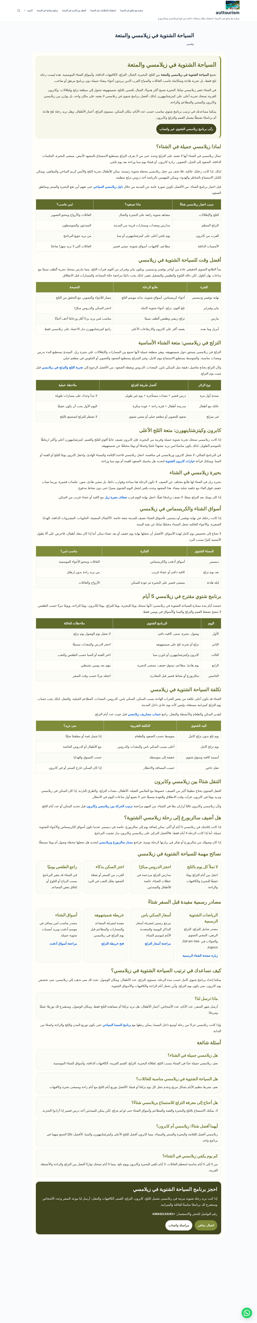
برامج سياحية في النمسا (47, 10)
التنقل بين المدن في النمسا (74, 10)
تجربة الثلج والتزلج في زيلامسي (62, 367)
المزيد (30, 10)
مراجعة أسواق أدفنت (63, 943)
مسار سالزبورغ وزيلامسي (116, 842)
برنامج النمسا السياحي (116, 1025)
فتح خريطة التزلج (112, 943)
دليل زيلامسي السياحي (108, 187)
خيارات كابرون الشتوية (180, 461)
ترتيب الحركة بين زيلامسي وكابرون (110, 806)
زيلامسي (190, 44)
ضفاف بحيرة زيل (116, 497)
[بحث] (18, 10)
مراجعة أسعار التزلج (158, 943)
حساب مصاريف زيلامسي (144, 714)
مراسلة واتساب (179, 1225)
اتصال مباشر (206, 1225)
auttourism (228, 12)
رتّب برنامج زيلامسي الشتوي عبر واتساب (186, 129)
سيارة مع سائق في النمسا (131, 10)
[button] (247, 1313)
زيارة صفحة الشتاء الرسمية (200, 955)
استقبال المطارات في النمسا (103, 10)
